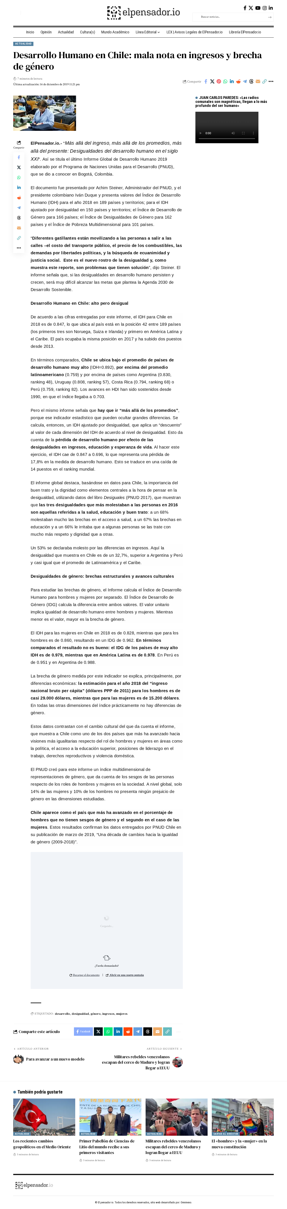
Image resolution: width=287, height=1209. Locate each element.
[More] (271, 81)
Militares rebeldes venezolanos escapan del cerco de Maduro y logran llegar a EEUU (173, 1146)
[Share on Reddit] (238, 81)
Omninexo (186, 1202)
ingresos (108, 1014)
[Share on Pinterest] (219, 81)
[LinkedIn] (271, 8)
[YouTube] (258, 8)
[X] (251, 8)
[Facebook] (245, 8)
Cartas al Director (225, 1134)
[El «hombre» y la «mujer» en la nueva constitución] (243, 1117)
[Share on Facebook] (206, 81)
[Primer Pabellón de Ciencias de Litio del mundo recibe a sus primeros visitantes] (110, 1117)
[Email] (258, 81)
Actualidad (23, 43)
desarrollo (62, 1014)
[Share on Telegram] (245, 81)
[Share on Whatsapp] (225, 81)
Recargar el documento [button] (86, 975)
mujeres (122, 1014)
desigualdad (80, 1014)
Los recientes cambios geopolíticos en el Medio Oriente (42, 1144)
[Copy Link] (264, 81)
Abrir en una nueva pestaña (126, 975)
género (96, 1014)
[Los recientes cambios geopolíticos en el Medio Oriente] (44, 1117)
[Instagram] (265, 8)
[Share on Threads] (251, 81)
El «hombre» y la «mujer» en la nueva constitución (239, 1144)
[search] (16, 13)
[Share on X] (212, 81)
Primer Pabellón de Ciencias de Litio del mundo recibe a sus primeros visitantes (106, 1146)
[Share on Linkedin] (232, 81)
